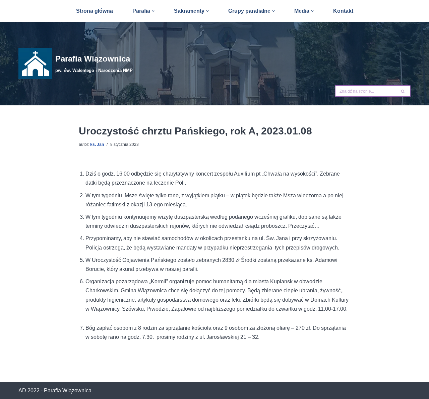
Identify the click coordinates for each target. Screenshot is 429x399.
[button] (153, 11)
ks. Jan (97, 144)
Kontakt (343, 11)
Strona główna (94, 11)
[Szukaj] (403, 91)
